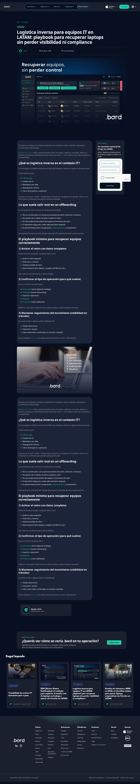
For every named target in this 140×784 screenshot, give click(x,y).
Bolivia (37, 748)
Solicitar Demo (96, 738)
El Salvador (39, 759)
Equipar (63, 731)
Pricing (79, 745)
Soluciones (65, 727)
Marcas (128, 727)
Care (62, 738)
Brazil (37, 734)
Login (93, 741)
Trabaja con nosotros (98, 745)
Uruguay (50, 757)
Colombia (38, 738)
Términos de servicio (127, 778)
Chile (37, 752)
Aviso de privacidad (112, 778)
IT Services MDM (66, 752)
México (37, 741)
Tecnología (25, 22)
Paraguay (51, 741)
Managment (81, 734)
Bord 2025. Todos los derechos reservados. (24, 778)
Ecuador (38, 755)
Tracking (34, 338)
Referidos (80, 748)
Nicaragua (51, 738)
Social (113, 727)
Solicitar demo (114, 642)
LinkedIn (114, 734)
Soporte (94, 734)
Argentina (38, 731)
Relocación (64, 748)
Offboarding (27, 178)
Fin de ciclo (27, 302)
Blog (18, 22)
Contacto (95, 727)
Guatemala (39, 762)
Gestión (80, 731)
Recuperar (64, 741)
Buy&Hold (64, 734)
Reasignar (26, 292)
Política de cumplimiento (97, 778)
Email (93, 731)
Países (38, 727)
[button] (31, 7)
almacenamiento (58, 228)
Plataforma (81, 727)
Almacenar (27, 289)
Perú (49, 748)
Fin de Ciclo (65, 755)
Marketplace (81, 741)
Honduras (51, 731)
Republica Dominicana (52, 753)
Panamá (50, 745)
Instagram (114, 738)
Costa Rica (39, 745)
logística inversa (27, 153)
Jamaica (50, 734)
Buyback (26, 299)
